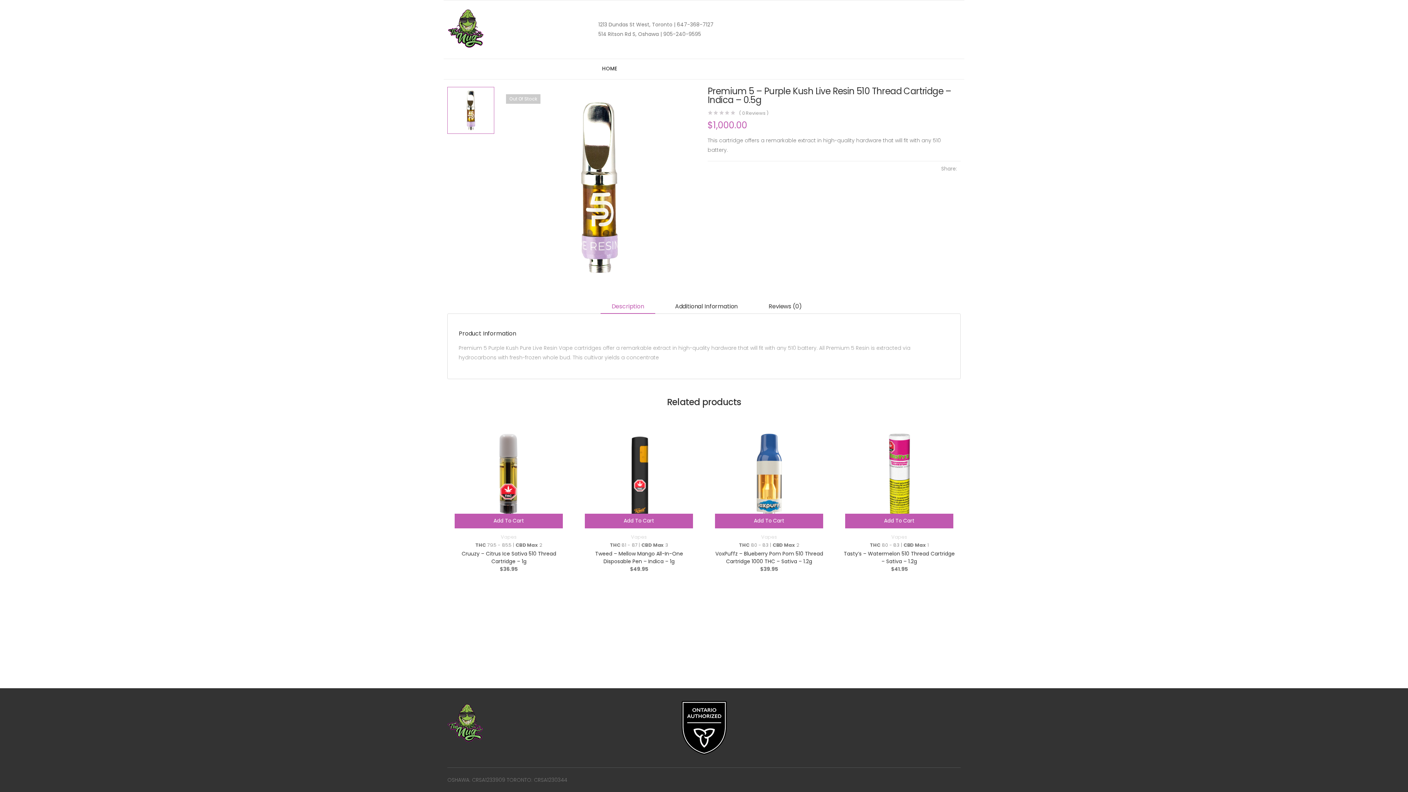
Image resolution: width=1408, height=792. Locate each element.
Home (609, 68)
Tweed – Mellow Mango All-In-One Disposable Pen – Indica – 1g (639, 557)
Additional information (706, 306)
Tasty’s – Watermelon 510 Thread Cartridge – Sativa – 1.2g (899, 557)
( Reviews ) (754, 113)
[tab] (628, 307)
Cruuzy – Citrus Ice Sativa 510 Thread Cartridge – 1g (509, 557)
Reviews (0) (785, 306)
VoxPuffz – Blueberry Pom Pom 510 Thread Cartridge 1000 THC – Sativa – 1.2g (769, 557)
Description (628, 306)
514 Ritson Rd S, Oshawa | (630, 34)
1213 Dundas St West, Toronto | (636, 24)
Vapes (508, 537)
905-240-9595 (681, 34)
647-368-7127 (694, 24)
